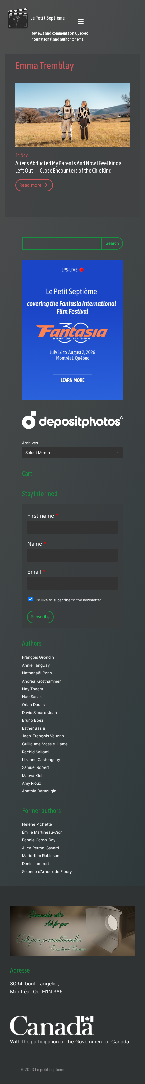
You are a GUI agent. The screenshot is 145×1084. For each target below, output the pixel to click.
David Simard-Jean (39, 712)
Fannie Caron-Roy (38, 840)
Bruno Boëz (33, 720)
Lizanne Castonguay (41, 759)
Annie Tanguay (36, 665)
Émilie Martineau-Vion (42, 832)
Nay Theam (32, 689)
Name (37, 543)
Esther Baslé (33, 728)
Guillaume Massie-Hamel (45, 744)
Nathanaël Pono (37, 673)
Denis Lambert (35, 863)
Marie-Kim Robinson (40, 855)
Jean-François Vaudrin (43, 736)
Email (36, 571)
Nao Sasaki (32, 696)
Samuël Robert (35, 767)
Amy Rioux (31, 783)
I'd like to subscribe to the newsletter (68, 600)
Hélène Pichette (37, 824)
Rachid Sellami (35, 752)
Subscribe (40, 616)
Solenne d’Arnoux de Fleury (47, 871)
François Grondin (38, 657)
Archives (30, 443)
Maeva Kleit (33, 775)
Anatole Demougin (39, 791)
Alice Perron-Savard (40, 848)
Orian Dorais (33, 704)
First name (42, 515)
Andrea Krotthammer (41, 681)
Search (112, 243)
